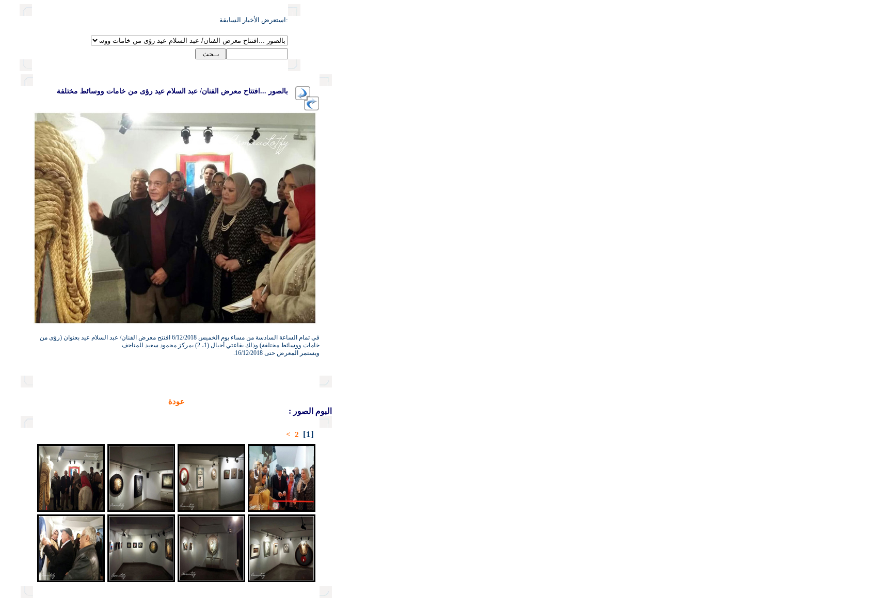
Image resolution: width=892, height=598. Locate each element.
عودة (176, 401)
